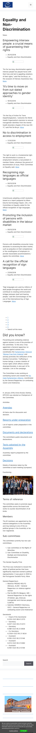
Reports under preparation (17, 420)
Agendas (7, 407)
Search (5, 660)
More (5, 81)
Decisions (8, 460)
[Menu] (30, 5)
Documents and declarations (18, 432)
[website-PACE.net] (8, 5)
